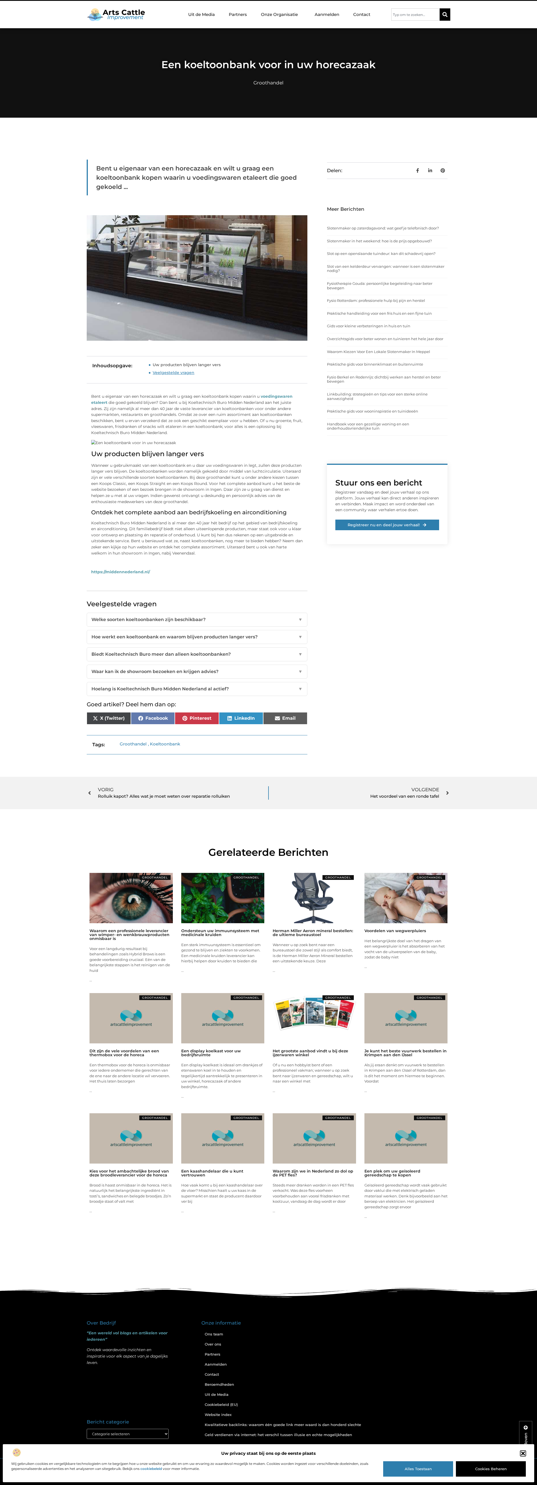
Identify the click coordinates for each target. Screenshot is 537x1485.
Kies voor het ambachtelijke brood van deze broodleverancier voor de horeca (129, 1173)
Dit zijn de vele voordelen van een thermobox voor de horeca (124, 1052)
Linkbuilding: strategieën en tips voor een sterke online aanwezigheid (377, 396)
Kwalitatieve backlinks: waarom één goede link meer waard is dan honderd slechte (283, 1424)
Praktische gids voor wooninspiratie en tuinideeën (372, 411)
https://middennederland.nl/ (120, 571)
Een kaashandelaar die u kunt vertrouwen (212, 1173)
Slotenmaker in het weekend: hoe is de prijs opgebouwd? (379, 241)
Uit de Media (201, 14)
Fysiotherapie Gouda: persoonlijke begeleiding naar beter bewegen (379, 285)
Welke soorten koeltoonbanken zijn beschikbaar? (197, 619)
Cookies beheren (491, 1469)
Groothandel (268, 83)
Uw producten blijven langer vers (187, 364)
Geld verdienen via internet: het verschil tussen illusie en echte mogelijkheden (278, 1434)
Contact (361, 14)
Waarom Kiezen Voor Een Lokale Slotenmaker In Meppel (378, 351)
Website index (218, 1414)
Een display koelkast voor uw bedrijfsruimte (211, 1052)
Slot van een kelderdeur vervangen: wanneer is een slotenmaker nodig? (385, 268)
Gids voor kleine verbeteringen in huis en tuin (368, 326)
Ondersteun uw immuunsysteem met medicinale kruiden (220, 932)
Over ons (213, 1344)
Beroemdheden (219, 1384)
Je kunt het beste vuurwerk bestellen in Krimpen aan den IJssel (405, 1052)
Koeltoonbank (165, 744)
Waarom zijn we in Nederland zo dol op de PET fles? (313, 1173)
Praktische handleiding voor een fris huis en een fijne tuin (379, 313)
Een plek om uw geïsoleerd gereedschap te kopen (392, 1173)
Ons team (214, 1334)
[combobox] (415, 14)
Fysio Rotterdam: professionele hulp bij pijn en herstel (376, 300)
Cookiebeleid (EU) (221, 1404)
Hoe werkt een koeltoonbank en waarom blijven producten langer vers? (197, 637)
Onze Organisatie (279, 14)
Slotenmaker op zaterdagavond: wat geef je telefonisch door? (383, 228)
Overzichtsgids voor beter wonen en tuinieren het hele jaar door (385, 339)
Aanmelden (327, 14)
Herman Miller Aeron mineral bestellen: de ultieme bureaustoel (313, 932)
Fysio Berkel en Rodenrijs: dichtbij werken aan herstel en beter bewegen (384, 379)
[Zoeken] (445, 14)
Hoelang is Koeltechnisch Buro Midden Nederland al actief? (197, 688)
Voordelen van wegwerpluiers (395, 930)
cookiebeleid (151, 1469)
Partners (238, 14)
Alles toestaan (418, 1469)
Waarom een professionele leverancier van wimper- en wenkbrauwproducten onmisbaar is (129, 934)
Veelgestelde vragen (173, 372)
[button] (523, 1453)
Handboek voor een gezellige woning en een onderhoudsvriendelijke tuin (368, 426)
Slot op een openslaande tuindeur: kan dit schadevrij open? (381, 253)
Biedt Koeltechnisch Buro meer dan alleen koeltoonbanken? (197, 654)
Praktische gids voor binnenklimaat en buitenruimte (375, 364)
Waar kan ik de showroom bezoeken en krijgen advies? (197, 671)
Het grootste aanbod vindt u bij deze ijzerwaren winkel (310, 1052)
